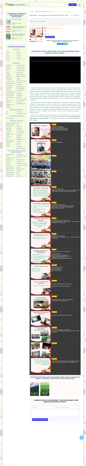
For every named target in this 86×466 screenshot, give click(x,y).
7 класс (18, 51)
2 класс (7, 53)
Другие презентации (21, 148)
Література (19, 161)
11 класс (19, 58)
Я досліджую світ (10, 176)
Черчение (8, 102)
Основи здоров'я (10, 167)
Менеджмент (20, 95)
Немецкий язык (20, 70)
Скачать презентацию (50, 36)
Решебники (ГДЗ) (10, 118)
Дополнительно (9, 100)
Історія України (20, 159)
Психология (19, 84)
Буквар (7, 156)
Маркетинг (19, 93)
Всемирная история (10, 83)
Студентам (8, 107)
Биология (8, 76)
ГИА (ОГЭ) (19, 111)
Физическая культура (22, 80)
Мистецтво (8, 165)
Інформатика (20, 154)
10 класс (19, 57)
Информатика (9, 77)
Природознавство (10, 168)
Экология (19, 91)
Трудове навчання (10, 172)
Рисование (19, 82)
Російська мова (9, 170)
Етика (18, 157)
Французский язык (21, 68)
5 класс (7, 58)
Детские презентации (11, 123)
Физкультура (20, 130)
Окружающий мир (10, 97)
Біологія (18, 167)
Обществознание (10, 95)
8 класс (18, 53)
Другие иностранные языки (21, 77)
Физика (7, 70)
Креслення (19, 176)
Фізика (18, 172)
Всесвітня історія (21, 168)
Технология (8, 136)
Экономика (19, 97)
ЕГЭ (7, 113)
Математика (9, 65)
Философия (19, 146)
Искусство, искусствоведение (21, 103)
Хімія (18, 174)
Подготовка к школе (21, 113)
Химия (7, 72)
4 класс (7, 57)
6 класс (7, 60)
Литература (8, 89)
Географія (19, 170)
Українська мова (10, 174)
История (8, 132)
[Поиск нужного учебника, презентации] (64, 4)
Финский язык (20, 72)
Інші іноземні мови (10, 157)
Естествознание (20, 89)
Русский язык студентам (9, 87)
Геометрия (8, 68)
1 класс (7, 51)
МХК (18, 123)
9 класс (18, 55)
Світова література (21, 163)
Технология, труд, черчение (10, 105)
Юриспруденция (20, 100)
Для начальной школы (9, 134)
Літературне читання (21, 156)
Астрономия (8, 79)
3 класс (7, 55)
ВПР (7, 111)
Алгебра (8, 67)
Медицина (19, 137)
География (8, 74)
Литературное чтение (11, 91)
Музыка (18, 79)
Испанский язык (20, 67)
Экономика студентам (22, 99)
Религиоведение (20, 88)
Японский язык (20, 74)
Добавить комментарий (40, 419)
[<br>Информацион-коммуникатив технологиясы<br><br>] (41, 325)
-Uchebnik (17, 4)
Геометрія (8, 163)
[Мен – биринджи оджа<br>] (41, 154)
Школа (32, 11)
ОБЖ (7, 99)
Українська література (22, 165)
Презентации (37, 11)
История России (9, 81)
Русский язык (9, 85)
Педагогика (8, 128)
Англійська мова (9, 154)
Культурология (20, 86)
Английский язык (20, 65)
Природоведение (10, 93)
